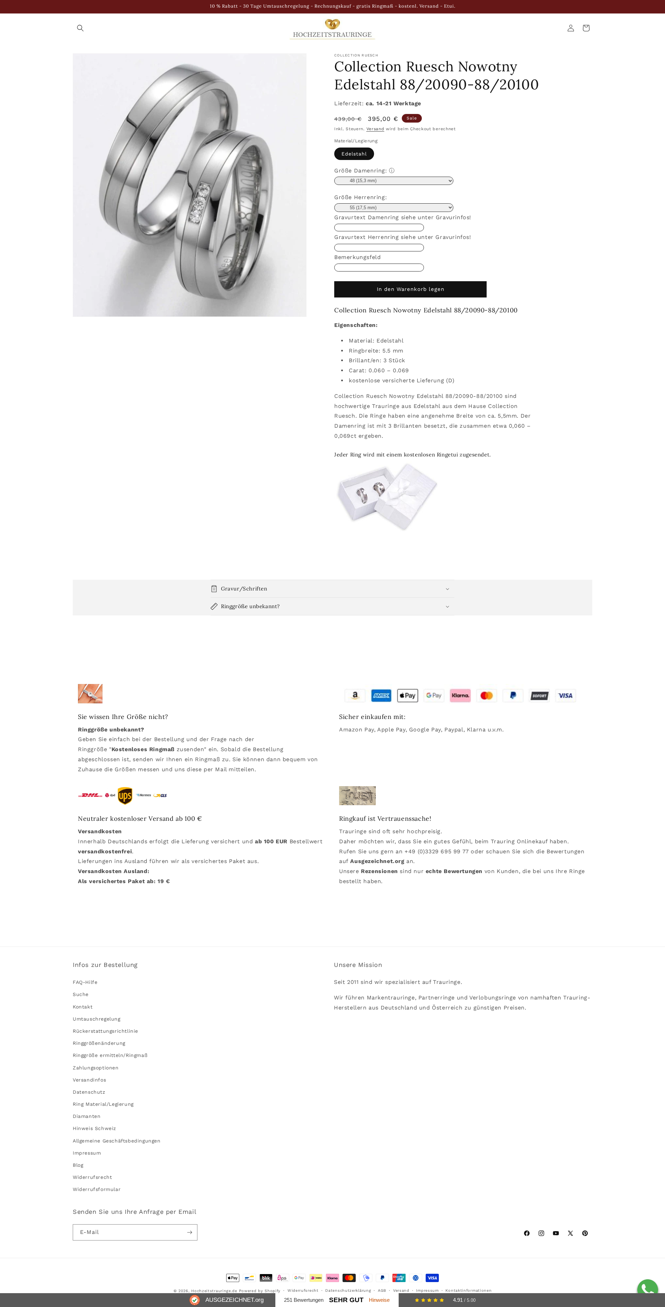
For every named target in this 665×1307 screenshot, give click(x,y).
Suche (81, 994)
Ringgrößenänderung (99, 1043)
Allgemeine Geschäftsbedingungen (117, 1141)
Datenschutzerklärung (348, 1290)
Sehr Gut (346, 1300)
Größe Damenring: (360, 170)
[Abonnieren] (189, 1232)
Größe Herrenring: (360, 197)
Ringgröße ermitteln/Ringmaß (110, 1055)
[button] (80, 28)
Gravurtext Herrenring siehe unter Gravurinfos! (402, 237)
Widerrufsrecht (92, 1177)
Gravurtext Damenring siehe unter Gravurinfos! (402, 217)
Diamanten (86, 1116)
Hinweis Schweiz (94, 1128)
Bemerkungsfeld (357, 257)
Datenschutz (89, 1092)
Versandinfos (89, 1080)
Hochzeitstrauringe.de (214, 1291)
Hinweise (379, 1300)
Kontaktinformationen (468, 1290)
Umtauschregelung (97, 1019)
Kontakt (82, 1007)
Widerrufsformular (97, 1189)
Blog (78, 1165)
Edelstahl (354, 154)
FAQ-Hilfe (85, 982)
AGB (382, 1290)
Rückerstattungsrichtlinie (105, 1031)
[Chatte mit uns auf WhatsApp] (647, 1289)
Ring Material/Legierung (103, 1104)
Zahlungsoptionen (96, 1067)
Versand (375, 128)
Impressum (87, 1153)
